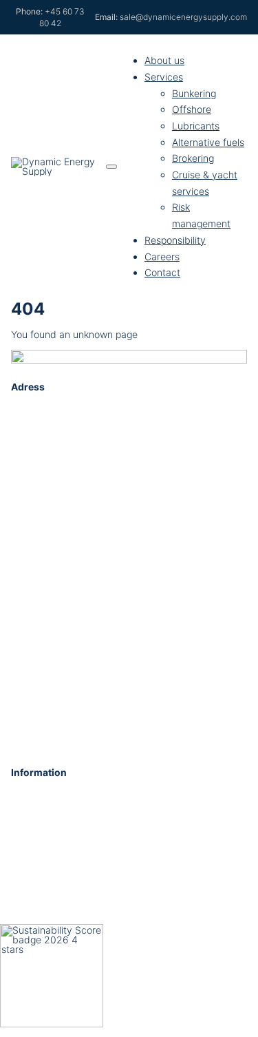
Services (163, 77)
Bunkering (194, 93)
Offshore (191, 109)
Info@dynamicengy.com (65, 807)
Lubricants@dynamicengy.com (80, 916)
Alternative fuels (208, 142)
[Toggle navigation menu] (111, 167)
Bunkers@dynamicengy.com (74, 880)
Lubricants (195, 126)
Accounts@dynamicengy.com (77, 844)
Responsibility (175, 240)
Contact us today (93, 573)
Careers (162, 256)
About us (164, 60)
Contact (162, 272)
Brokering (193, 158)
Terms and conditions (104, 735)
